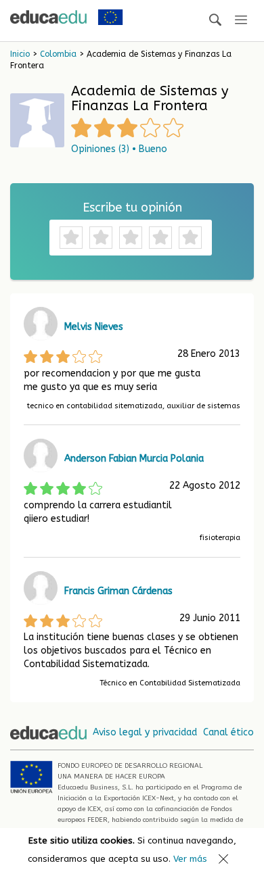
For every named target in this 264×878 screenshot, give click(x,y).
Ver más (190, 859)
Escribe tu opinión (132, 207)
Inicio (20, 54)
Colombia (58, 54)
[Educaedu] (48, 17)
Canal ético (228, 732)
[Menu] (241, 20)
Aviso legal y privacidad (145, 732)
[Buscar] (215, 20)
